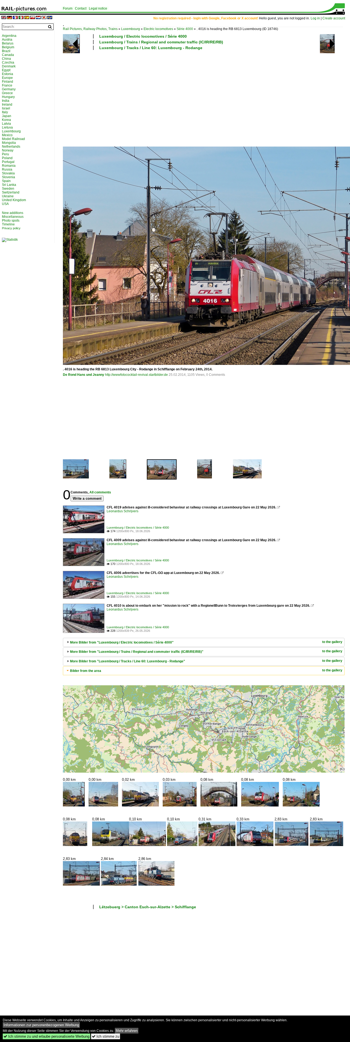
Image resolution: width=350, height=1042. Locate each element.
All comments (100, 492)
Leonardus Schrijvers (122, 511)
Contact (80, 8)
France (7, 85)
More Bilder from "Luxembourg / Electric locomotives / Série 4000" (122, 642)
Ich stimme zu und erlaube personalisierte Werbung (46, 1036)
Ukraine (8, 196)
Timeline (8, 224)
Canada (8, 55)
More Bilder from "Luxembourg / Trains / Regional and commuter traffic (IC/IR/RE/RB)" (136, 652)
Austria (7, 39)
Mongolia (9, 143)
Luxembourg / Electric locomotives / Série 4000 (143, 36)
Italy (5, 112)
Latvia (6, 124)
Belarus (7, 43)
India (5, 101)
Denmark (9, 66)
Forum (67, 8)
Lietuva (7, 127)
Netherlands (11, 146)
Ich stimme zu (105, 1036)
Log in (315, 18)
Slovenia (8, 177)
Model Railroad (13, 139)
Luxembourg (130, 29)
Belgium (8, 47)
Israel (6, 108)
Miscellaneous (13, 217)
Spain (6, 181)
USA (5, 204)
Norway (7, 150)
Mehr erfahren (127, 1031)
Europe (7, 78)
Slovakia (8, 173)
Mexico (7, 135)
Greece (7, 93)
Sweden (8, 188)
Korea (6, 120)
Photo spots (10, 220)
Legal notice (98, 8)
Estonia (7, 74)
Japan (6, 116)
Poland (7, 158)
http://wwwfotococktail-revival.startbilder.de (136, 375)
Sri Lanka (9, 185)
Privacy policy (11, 228)
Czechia (8, 62)
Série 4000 (185, 29)
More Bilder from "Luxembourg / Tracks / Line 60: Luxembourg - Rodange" (127, 661)
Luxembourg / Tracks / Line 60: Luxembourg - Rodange (150, 48)
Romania (9, 166)
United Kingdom (14, 200)
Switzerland (10, 192)
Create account (333, 18)
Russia (7, 169)
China (6, 59)
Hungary (8, 97)
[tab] (204, 642)
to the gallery (332, 642)
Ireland (7, 104)
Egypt (6, 70)
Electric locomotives (158, 29)
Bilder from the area (85, 671)
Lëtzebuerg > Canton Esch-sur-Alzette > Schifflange (147, 907)
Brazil (6, 51)
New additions (12, 213)
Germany (9, 89)
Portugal (8, 162)
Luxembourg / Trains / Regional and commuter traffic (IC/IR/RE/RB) (161, 42)
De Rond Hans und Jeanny (83, 375)
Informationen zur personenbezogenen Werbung (41, 1025)
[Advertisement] (204, 98)
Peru (5, 154)
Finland (7, 82)
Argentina (9, 36)
